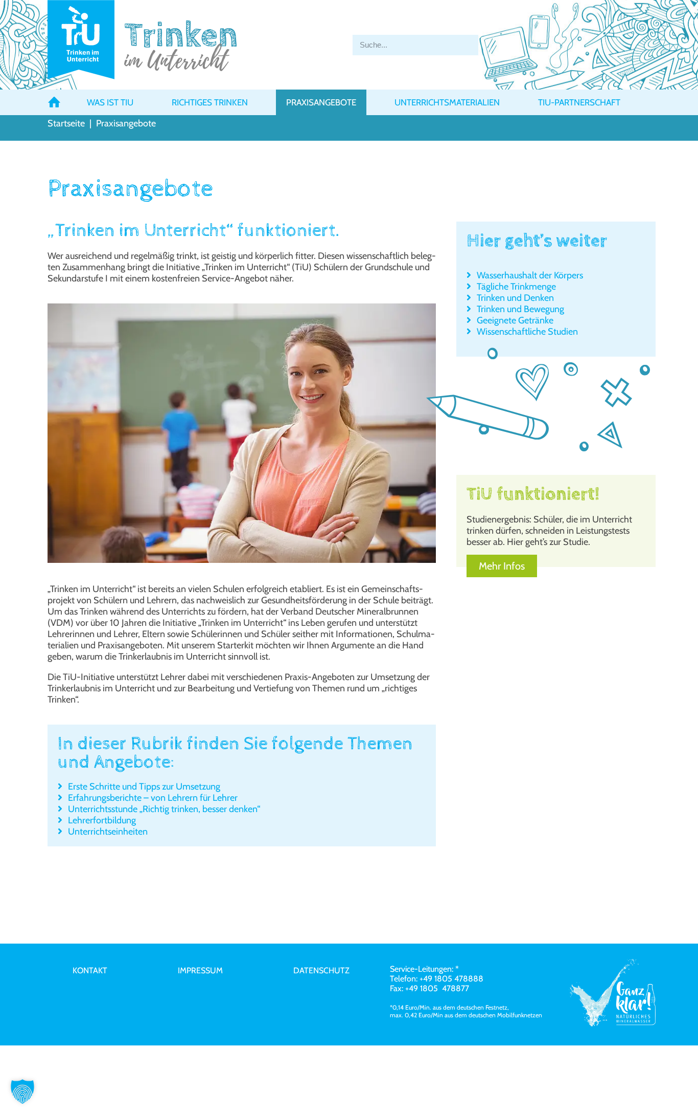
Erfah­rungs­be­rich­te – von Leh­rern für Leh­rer (153, 797)
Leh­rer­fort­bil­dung (102, 820)
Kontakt (90, 970)
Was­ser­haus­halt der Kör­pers (530, 275)
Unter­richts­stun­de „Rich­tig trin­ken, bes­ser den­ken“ (164, 809)
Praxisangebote (321, 102)
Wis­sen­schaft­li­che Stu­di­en (527, 331)
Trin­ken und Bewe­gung (520, 309)
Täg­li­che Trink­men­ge (516, 286)
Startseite (66, 123)
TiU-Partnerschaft (579, 102)
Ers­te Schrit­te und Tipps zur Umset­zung (144, 786)
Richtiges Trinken (210, 102)
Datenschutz (321, 970)
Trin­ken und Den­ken (515, 297)
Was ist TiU (110, 102)
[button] (22, 1091)
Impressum (200, 970)
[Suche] (495, 45)
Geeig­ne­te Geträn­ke (515, 320)
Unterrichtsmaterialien (447, 102)
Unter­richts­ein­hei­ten (108, 831)
